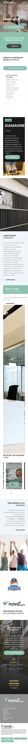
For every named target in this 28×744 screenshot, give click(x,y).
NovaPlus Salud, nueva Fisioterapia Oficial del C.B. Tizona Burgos (14, 474)
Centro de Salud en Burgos (10, 708)
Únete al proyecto (7, 717)
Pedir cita (5, 719)
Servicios (5, 712)
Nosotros (5, 710)
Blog (4, 715)
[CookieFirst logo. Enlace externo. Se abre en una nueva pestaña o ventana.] (7, 726)
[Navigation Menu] (24, 2)
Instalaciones (6, 714)
